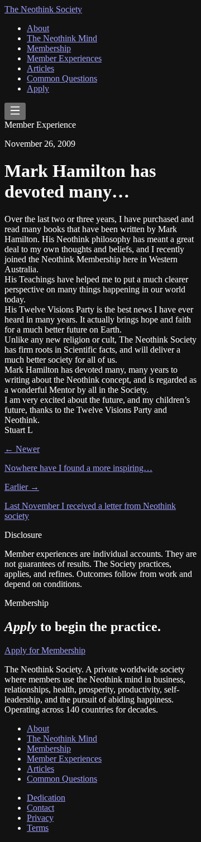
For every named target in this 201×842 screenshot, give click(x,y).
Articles (40, 68)
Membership (49, 48)
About (38, 28)
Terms (38, 828)
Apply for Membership (44, 650)
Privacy (40, 817)
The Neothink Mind (62, 38)
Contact (40, 807)
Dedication (46, 797)
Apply (38, 88)
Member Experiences (64, 58)
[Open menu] (15, 111)
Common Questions (62, 78)
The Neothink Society (43, 9)
